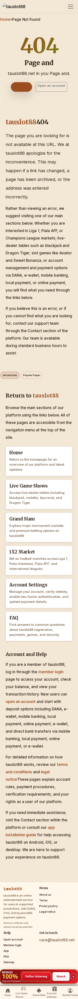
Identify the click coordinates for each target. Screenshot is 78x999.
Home (5, 19)
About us (45, 894)
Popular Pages (31, 375)
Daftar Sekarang (36, 976)
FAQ (6, 956)
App (6, 950)
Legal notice (47, 911)
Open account (13, 939)
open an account (21, 701)
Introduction (10, 375)
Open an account (51, 85)
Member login (12, 945)
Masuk (61, 976)
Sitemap (8, 962)
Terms (43, 900)
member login (50, 672)
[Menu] (70, 6)
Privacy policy (48, 906)
